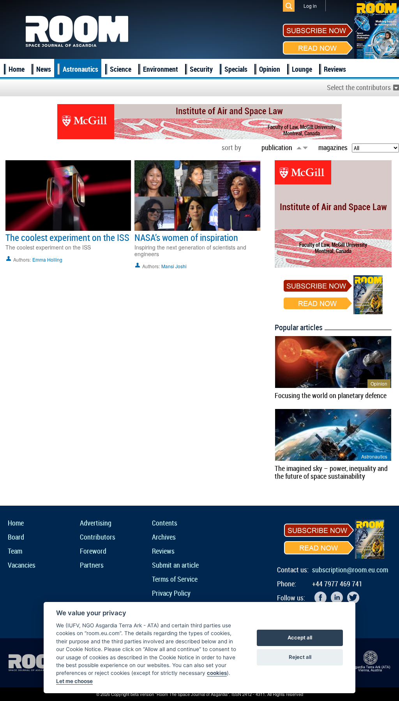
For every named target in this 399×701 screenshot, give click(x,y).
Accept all (300, 637)
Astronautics (80, 69)
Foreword (93, 551)
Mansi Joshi (174, 266)
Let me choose (74, 681)
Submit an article (175, 565)
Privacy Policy (171, 593)
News (43, 69)
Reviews (335, 69)
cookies (217, 673)
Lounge (302, 69)
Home (17, 69)
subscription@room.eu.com (350, 569)
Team (15, 551)
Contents (164, 523)
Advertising (95, 523)
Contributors (97, 537)
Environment (160, 69)
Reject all (300, 657)
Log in (310, 5)
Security (201, 69)
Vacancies (21, 565)
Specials (235, 69)
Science (120, 69)
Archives (164, 537)
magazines (333, 147)
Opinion (269, 69)
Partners (92, 565)
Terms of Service (175, 579)
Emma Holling (47, 259)
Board (16, 537)
